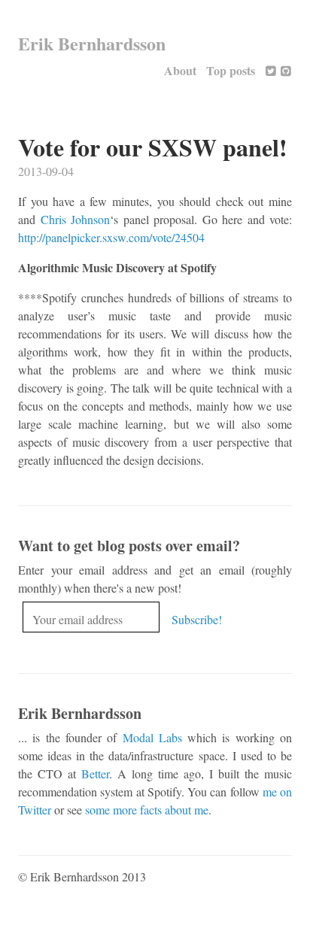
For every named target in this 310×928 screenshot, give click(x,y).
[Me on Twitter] (271, 70)
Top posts (230, 70)
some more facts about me (146, 809)
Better (95, 773)
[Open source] (286, 70)
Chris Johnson (76, 219)
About (180, 70)
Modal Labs (152, 737)
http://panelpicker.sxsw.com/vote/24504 (111, 237)
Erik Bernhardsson (92, 43)
